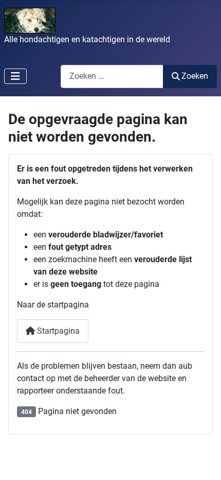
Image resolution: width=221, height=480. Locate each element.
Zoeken (194, 76)
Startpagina (57, 331)
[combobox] (112, 76)
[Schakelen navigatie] (15, 76)
